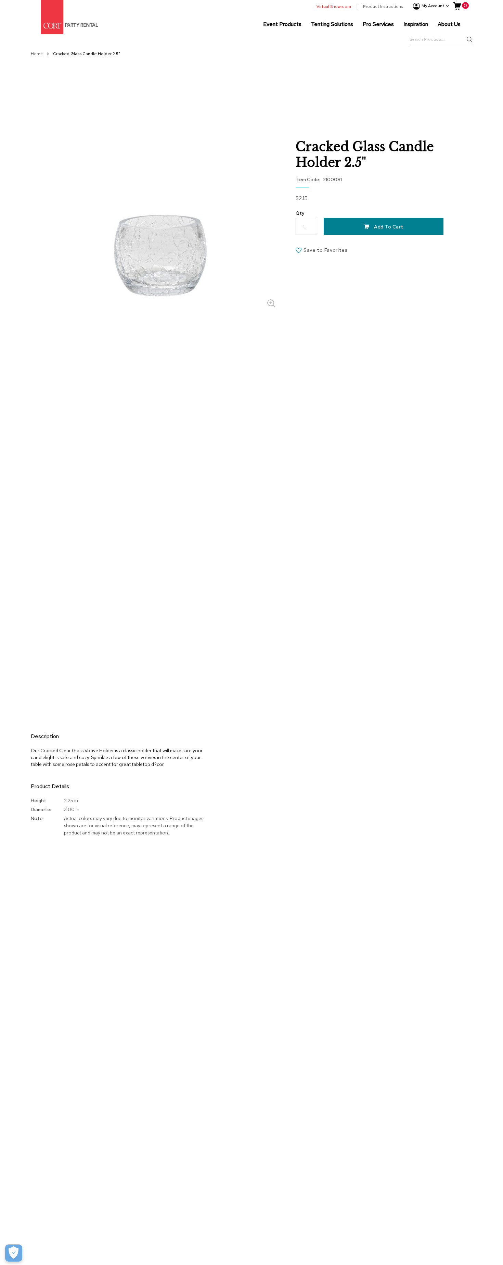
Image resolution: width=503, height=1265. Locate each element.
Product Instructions (383, 6)
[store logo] (69, 17)
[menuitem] (282, 24)
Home (37, 54)
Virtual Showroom (334, 6)
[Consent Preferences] (13, 1253)
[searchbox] (441, 40)
